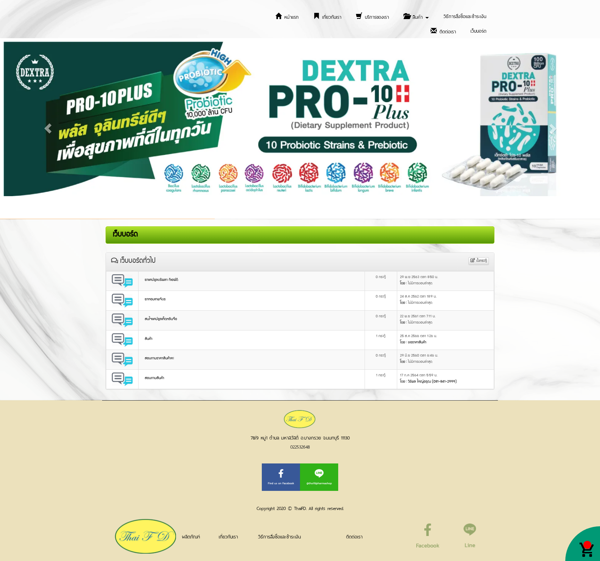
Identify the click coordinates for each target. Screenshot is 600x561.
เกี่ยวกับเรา (330, 16)
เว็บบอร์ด (478, 30)
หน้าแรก (290, 16)
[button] (47, 128)
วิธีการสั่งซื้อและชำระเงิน (464, 15)
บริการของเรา (376, 16)
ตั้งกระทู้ (481, 260)
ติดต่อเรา (447, 31)
